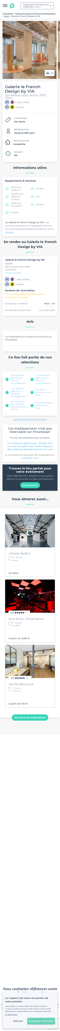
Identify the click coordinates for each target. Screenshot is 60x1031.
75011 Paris (10, 269)
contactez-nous (29, 458)
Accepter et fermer (41, 1021)
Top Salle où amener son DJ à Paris (44, 392)
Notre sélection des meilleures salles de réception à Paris (19, 405)
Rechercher (30, 485)
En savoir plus (11, 1014)
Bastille (9, 263)
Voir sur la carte (13, 272)
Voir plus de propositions (30, 717)
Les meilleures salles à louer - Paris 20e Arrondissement (18, 392)
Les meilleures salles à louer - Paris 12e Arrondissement (43, 379)
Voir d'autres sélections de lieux (30, 419)
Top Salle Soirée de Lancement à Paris (44, 405)
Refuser (18, 1021)
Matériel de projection (16, 188)
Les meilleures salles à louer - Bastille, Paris (30, 443)
